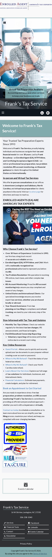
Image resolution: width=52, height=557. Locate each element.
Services (9, 522)
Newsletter (11, 536)
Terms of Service (40, 553)
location (32, 191)
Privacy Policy (26, 543)
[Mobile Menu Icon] (3, 113)
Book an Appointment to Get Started (22, 388)
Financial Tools (12, 527)
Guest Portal (11, 349)
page (38, 191)
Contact (9, 531)
